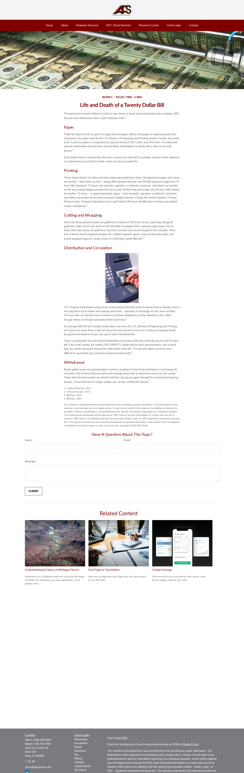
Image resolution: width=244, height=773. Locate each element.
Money (78, 758)
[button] (49, 25)
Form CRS (121, 737)
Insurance (80, 750)
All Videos (80, 770)
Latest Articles (82, 766)
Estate (78, 747)
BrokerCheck (191, 744)
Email (127, 440)
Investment (80, 743)
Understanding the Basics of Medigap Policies (52, 569)
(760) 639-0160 (42, 739)
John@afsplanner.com (38, 767)
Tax (76, 754)
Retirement (80, 739)
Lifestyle (79, 762)
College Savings (162, 569)
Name (28, 440)
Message (30, 461)
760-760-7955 (42, 743)
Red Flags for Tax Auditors (104, 569)
